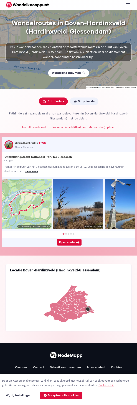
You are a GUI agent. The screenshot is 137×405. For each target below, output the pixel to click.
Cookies (116, 367)
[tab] (63, 234)
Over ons (21, 367)
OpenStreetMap (107, 87)
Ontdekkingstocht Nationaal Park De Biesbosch (38, 157)
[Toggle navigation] (128, 5)
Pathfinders (56, 101)
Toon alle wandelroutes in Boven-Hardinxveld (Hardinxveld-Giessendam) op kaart (68, 127)
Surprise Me (86, 101)
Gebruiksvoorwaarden (65, 367)
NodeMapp (131, 87)
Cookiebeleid (106, 385)
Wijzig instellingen (18, 395)
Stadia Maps (93, 87)
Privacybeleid (96, 367)
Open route (67, 242)
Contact (38, 367)
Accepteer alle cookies (63, 395)
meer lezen (31, 171)
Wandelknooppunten (66, 73)
